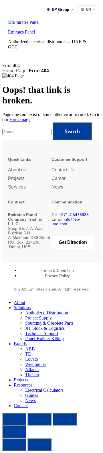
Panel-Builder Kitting (44, 338)
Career (59, 178)
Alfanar (32, 369)
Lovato (31, 359)
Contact (21, 405)
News (57, 187)
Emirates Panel (21, 32)
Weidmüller (35, 364)
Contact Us (63, 169)
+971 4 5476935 (74, 214)
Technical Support (41, 333)
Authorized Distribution (46, 312)
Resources (23, 385)
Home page (19, 119)
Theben (32, 374)
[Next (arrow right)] (39, 444)
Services (17, 187)
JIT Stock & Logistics (45, 328)
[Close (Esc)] (14, 431)
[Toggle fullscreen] (39, 419)
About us (17, 169)
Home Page (14, 70)
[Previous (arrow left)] (14, 444)
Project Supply (38, 317)
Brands (20, 343)
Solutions (22, 307)
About (19, 302)
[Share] (65, 419)
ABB (30, 348)
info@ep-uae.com (66, 221)
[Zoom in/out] (14, 419)
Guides (31, 395)
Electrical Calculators (44, 390)
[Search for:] (27, 131)
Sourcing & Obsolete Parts (49, 323)
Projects (16, 178)
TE (28, 354)
